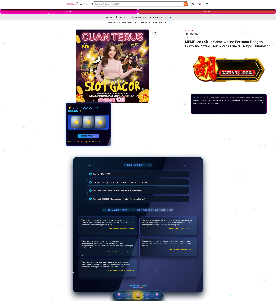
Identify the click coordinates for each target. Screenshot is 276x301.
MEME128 (111, 22)
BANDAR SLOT (133, 22)
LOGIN (69, 11)
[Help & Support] (193, 3)
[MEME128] (72, 5)
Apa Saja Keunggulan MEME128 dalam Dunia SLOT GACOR (120, 182)
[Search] (185, 3)
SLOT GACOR (121, 22)
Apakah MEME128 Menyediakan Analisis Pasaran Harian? (119, 199)
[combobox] (137, 3)
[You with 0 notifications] (200, 3)
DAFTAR (207, 11)
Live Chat (157, 297)
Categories (86, 4)
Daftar (138, 297)
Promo (119, 297)
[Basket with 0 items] (207, 3)
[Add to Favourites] (155, 32)
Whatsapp (147, 297)
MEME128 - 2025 (137, 285)
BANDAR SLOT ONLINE (149, 22)
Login (128, 297)
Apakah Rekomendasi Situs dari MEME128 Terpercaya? (118, 190)
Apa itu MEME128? (101, 174)
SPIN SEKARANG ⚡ (88, 136)
